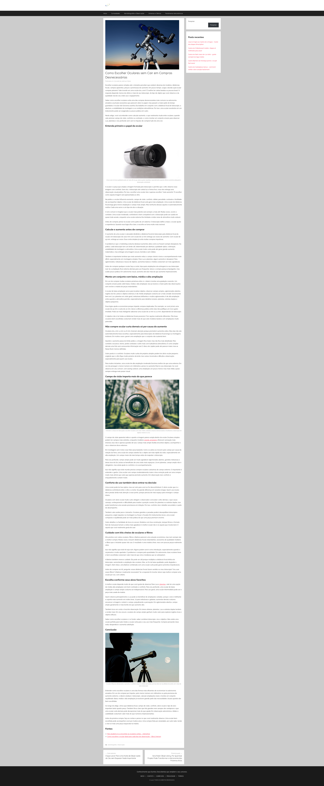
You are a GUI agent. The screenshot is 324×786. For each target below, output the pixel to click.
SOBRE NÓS (160, 776)
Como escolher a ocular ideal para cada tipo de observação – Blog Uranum (134, 736)
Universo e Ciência (154, 13)
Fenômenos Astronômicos (174, 13)
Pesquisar (191, 21)
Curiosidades (115, 13)
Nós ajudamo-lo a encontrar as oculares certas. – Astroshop (128, 734)
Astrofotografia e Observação (134, 13)
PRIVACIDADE (171, 776)
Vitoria (129, 81)
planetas (162, 584)
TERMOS (181, 776)
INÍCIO (142, 776)
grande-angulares (150, 440)
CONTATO (150, 776)
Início (105, 13)
